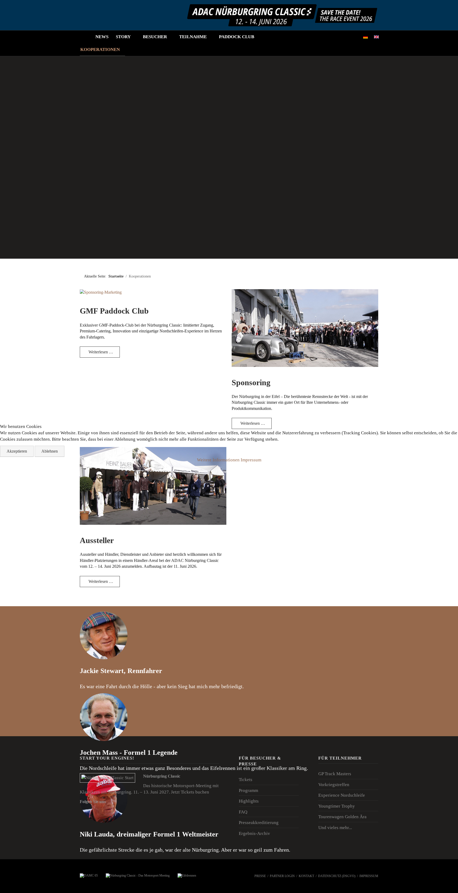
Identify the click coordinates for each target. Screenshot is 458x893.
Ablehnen (49, 451)
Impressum (251, 459)
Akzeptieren (17, 451)
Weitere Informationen (218, 459)
